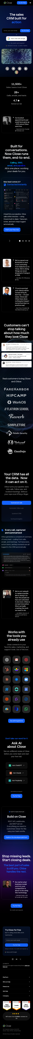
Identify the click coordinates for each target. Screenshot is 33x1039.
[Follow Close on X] (20, 959)
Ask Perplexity (17, 780)
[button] (30, 2)
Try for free (22, 3)
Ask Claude (17, 773)
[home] (8, 3)
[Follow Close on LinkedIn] (12, 959)
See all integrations (16, 721)
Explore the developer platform (16, 837)
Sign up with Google (12, 952)
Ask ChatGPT (17, 765)
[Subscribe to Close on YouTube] (16, 959)
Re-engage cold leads (12, 223)
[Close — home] (16, 1026)
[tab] (7, 68)
